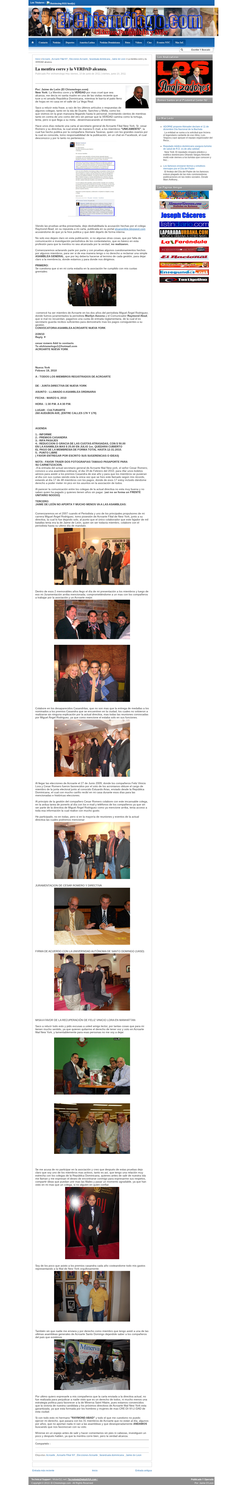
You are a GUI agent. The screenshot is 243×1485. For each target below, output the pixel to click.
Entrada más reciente (43, 1470)
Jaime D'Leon (206, 1483)
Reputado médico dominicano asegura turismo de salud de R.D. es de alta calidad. (187, 147)
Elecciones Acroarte (78, 59)
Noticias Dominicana (110, 42)
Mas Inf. (179, 42)
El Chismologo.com (60, 13)
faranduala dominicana (100, 59)
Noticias (57, 42)
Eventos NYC (163, 42)
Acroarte (46, 59)
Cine (149, 42)
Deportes (70, 42)
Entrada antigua (143, 1470)
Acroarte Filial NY (60, 59)
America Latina (87, 42)
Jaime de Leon (119, 59)
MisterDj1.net (60, 1479)
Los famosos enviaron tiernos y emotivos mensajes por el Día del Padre (184, 167)
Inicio (38, 59)
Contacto (43, 42)
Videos (138, 42)
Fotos (127, 42)
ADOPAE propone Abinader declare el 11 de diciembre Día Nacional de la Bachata (186, 128)
